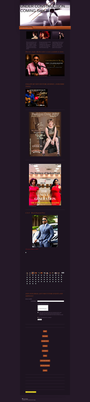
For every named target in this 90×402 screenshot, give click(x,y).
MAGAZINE (45, 336)
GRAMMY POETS (45, 341)
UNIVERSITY (45, 350)
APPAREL (45, 345)
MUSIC (45, 355)
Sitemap (26, 398)
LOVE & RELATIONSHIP (45, 360)
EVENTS (45, 370)
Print (24, 398)
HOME (45, 331)
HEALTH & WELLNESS (45, 365)
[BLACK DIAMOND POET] (45, 184)
